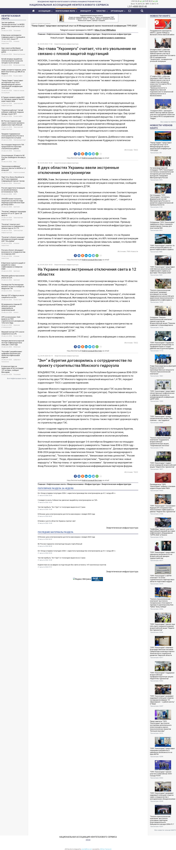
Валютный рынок (19, 54)
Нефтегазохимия (19, 172)
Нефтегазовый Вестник (92, 158)
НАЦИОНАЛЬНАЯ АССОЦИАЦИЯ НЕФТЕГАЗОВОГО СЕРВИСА (88, 837)
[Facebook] (75, 153)
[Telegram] (93, 153)
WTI (147, 4)
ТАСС (136, 150)
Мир (15, 161)
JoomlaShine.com (86, 849)
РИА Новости (132, 251)
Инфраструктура (92, 34)
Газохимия (17, 30)
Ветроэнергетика (19, 65)
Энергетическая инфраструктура (116, 34)
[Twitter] (89, 153)
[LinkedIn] (86, 153)
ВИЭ (15, 194)
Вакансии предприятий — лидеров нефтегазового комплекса (95, 38)
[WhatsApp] (97, 153)
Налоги (16, 312)
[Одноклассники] (82, 153)
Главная (41, 34)
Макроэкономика (75, 34)
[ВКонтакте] (79, 153)
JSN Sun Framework (105, 849)
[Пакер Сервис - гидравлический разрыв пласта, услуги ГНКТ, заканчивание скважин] (88, 17)
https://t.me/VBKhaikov (105, 30)
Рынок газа (17, 299)
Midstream (17, 183)
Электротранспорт (20, 140)
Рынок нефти (18, 76)
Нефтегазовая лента (56, 34)
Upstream (17, 207)
